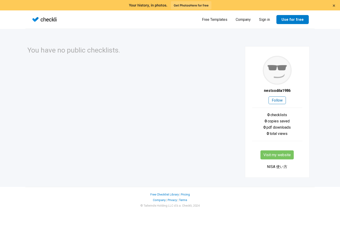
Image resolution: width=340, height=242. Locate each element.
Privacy (172, 200)
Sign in (264, 19)
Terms (183, 200)
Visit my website (277, 155)
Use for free (292, 19)
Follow (277, 100)
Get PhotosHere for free (191, 5)
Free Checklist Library (164, 194)
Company (243, 19)
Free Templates (214, 19)
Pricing (185, 194)
